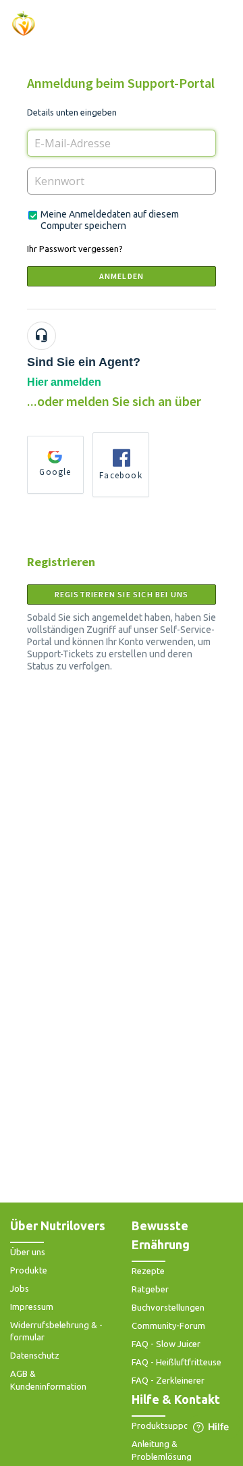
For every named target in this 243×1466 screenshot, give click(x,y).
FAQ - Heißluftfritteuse (176, 1362)
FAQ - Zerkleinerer (168, 1380)
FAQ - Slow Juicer (166, 1343)
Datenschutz (34, 1355)
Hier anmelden (64, 382)
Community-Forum (168, 1325)
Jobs (19, 1288)
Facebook (120, 475)
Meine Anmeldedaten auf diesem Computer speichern (109, 220)
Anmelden (121, 276)
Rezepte (148, 1270)
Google (55, 472)
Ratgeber (150, 1289)
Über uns (27, 1252)
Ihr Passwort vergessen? (75, 248)
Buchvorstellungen (168, 1307)
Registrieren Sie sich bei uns (122, 594)
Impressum (31, 1306)
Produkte (28, 1270)
